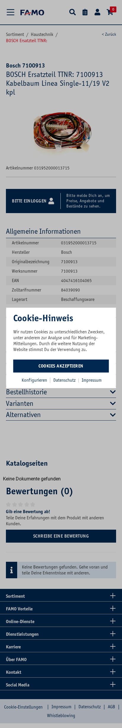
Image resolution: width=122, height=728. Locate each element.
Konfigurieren (34, 380)
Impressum (92, 380)
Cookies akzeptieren (61, 366)
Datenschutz (65, 380)
